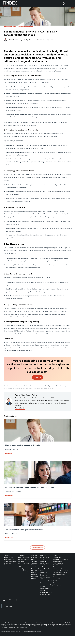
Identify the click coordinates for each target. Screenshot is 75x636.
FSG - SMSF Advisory (59, 575)
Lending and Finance (10, 561)
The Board (43, 561)
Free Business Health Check (46, 582)
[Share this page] (48, 40)
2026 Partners (44, 571)
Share (51, 40)
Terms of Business (58, 563)
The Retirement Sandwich (44, 589)
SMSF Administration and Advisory (23, 560)
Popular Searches (45, 594)
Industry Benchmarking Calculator (46, 586)
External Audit (35, 569)
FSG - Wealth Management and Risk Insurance (61, 566)
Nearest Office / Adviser (60, 579)
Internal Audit (35, 571)
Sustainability (43, 573)
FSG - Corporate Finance (60, 573)
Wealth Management (23, 557)
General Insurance (9, 563)
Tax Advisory (35, 561)
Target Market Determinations (61, 571)
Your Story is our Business (44, 558)
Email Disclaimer (57, 561)
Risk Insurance (22, 567)
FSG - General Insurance (60, 569)
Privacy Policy (57, 557)
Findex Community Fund (45, 566)
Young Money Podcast (46, 569)
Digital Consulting (34, 566)
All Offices (56, 581)
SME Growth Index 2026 (45, 578)
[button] (37, 437)
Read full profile (20, 408)
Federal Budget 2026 (46, 592)
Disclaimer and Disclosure (60, 559)
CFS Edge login (57, 585)
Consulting (7, 565)
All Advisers (56, 583)
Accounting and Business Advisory (9, 558)
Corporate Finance (34, 558)
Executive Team (44, 563)
